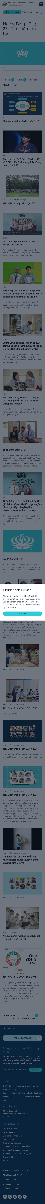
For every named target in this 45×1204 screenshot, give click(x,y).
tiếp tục (22, 614)
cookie (35, 601)
